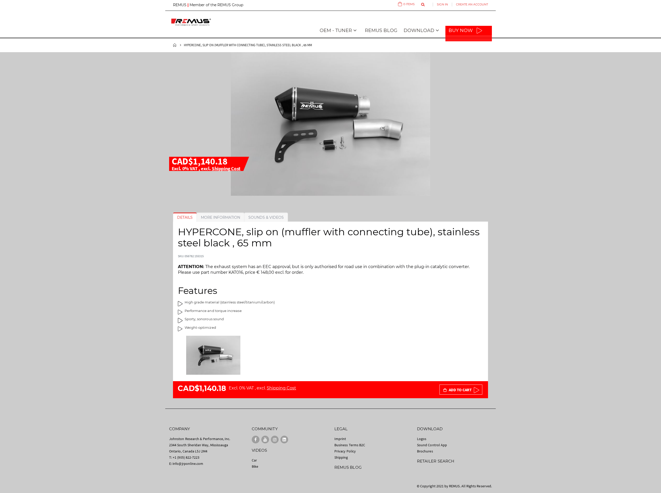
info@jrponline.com (187, 463)
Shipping (341, 457)
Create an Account (472, 4)
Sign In (442, 4)
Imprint (340, 438)
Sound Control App (432, 445)
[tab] (185, 217)
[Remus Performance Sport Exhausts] (191, 22)
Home (175, 45)
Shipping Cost (226, 168)
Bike (255, 466)
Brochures (425, 451)
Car (254, 460)
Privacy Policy (345, 451)
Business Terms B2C (349, 445)
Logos (421, 438)
